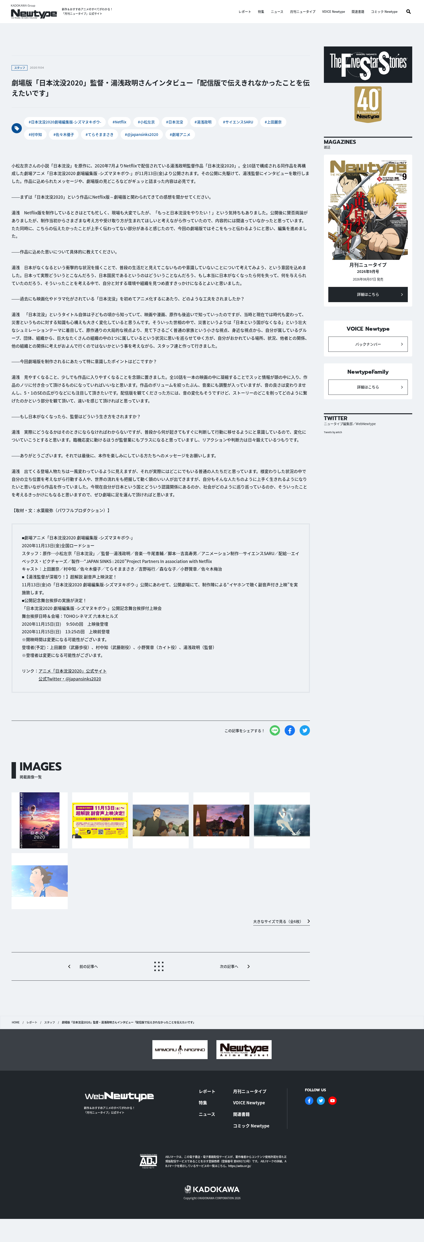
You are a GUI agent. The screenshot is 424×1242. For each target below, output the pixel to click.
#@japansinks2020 (141, 134)
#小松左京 (146, 121)
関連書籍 (358, 11)
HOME (16, 1022)
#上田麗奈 (273, 121)
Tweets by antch (333, 432)
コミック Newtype (384, 11)
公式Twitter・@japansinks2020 (70, 679)
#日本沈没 (174, 121)
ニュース (277, 11)
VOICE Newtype (333, 11)
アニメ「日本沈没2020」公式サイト (73, 671)
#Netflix (119, 121)
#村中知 (35, 134)
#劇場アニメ (180, 134)
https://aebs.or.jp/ (239, 1166)
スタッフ (49, 1022)
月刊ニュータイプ (303, 11)
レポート (244, 11)
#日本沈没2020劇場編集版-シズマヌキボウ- (65, 121)
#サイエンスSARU (238, 121)
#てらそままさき (100, 134)
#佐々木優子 (63, 134)
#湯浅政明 (203, 121)
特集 (261, 11)
